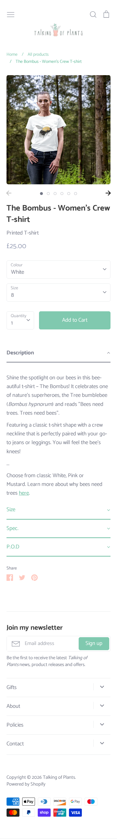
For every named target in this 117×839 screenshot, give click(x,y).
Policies (14, 725)
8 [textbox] (12, 295)
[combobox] (58, 269)
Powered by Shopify (26, 784)
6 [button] (75, 193)
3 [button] (55, 193)
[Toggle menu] (10, 14)
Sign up (93, 643)
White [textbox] (17, 272)
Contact (15, 744)
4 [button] (61, 193)
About (13, 706)
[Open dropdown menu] (101, 686)
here (24, 493)
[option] (58, 129)
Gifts (11, 687)
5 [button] (68, 193)
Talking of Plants (59, 777)
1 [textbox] (12, 323)
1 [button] (41, 193)
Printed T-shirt (22, 232)
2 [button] (48, 193)
